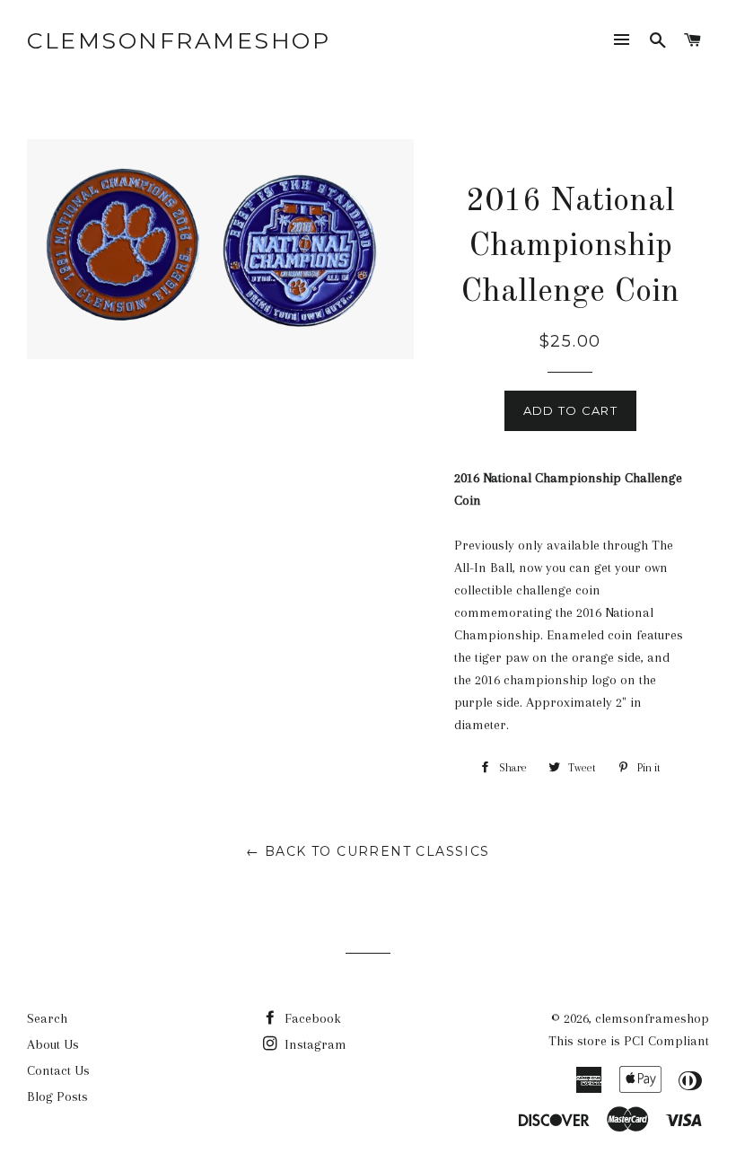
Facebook (311, 1018)
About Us (53, 1044)
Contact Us (58, 1070)
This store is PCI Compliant (628, 1041)
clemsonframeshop (178, 40)
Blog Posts (57, 1096)
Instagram (313, 1044)
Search (47, 1018)
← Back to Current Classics (367, 851)
